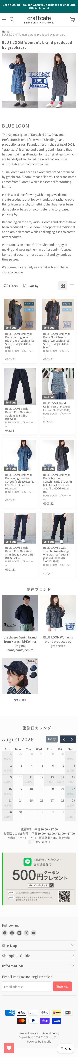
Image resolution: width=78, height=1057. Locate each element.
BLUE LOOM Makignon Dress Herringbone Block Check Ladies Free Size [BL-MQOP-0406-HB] (19, 340)
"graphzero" (10, 149)
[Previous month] (64, 739)
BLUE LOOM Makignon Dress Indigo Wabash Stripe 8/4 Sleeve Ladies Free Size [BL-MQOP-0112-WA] (19, 481)
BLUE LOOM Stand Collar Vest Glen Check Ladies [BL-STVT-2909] (56, 406)
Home (5, 31)
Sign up (62, 986)
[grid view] (62, 285)
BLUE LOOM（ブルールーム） (19, 352)
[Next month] (72, 739)
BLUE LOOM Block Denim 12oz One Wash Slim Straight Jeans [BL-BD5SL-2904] (19, 553)
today (52, 739)
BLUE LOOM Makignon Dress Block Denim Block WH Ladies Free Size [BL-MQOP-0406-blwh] (57, 340)
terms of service (28, 1033)
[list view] (71, 285)
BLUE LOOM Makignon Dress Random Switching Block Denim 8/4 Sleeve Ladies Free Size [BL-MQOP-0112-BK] (57, 483)
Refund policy (50, 1033)
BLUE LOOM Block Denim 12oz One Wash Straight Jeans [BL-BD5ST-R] (18, 414)
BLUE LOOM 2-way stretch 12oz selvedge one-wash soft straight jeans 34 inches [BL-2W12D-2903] (56, 554)
